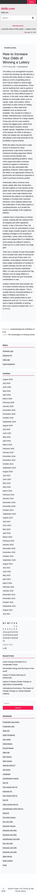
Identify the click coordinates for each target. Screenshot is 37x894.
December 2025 (9, 410)
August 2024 (8, 472)
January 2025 (8, 452)
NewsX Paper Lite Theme (18, 888)
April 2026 (7, 395)
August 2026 (8, 379)
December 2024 (9, 456)
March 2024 (7, 491)
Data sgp (6, 360)
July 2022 (6, 568)
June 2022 (7, 572)
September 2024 (9, 468)
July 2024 (6, 475)
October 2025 (8, 418)
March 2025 (7, 445)
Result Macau (8, 748)
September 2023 (9, 514)
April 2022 (7, 579)
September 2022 (9, 560)
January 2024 (8, 498)
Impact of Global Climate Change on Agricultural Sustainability (17, 683)
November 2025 (9, 414)
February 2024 (8, 495)
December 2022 (9, 548)
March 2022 (7, 583)
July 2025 (6, 429)
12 (8, 632)
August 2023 (8, 518)
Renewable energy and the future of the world (18, 669)
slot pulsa (6, 770)
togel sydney (8, 861)
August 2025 (8, 426)
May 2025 (7, 437)
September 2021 (9, 606)
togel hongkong (9, 735)
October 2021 (8, 602)
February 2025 (8, 449)
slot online (7, 739)
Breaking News (10, 48)
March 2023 (7, 537)
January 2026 (8, 406)
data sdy (6, 731)
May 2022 (7, 575)
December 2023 (9, 502)
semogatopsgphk (23, 66)
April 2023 (7, 533)
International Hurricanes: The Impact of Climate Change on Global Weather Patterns (18, 691)
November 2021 (9, 598)
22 (15, 635)
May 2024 (7, 483)
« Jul (5, 648)
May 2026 (7, 391)
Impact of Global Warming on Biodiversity (14, 676)
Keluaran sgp (8, 351)
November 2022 (9, 552)
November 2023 (9, 506)
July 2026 (6, 383)
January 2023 (8, 545)
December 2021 (9, 595)
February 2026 (8, 402)
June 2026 (7, 387)
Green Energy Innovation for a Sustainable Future (15, 663)
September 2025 (9, 422)
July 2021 (6, 614)
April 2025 (7, 441)
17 (4, 635)
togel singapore (9, 364)
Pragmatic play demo (11, 722)
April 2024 (7, 487)
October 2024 (8, 464)
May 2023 (7, 529)
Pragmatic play (9, 726)
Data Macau (7, 744)
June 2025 (7, 433)
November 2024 (9, 460)
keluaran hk (7, 355)
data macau (7, 856)
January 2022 (8, 591)
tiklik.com (8, 8)
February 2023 (8, 541)
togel (5, 865)
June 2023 (7, 525)
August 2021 (8, 610)
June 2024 (7, 479)
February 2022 (8, 587)
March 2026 (7, 399)
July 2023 (6, 522)
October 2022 (8, 556)
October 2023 (8, 510)
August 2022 (8, 564)
